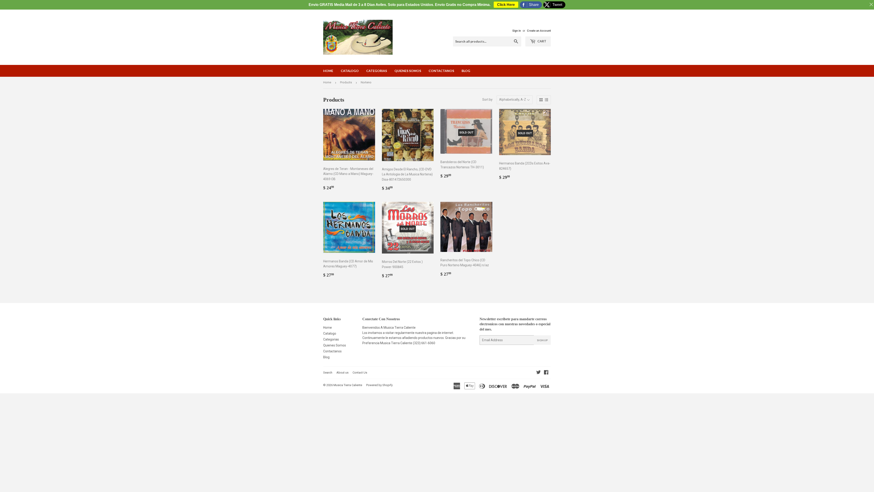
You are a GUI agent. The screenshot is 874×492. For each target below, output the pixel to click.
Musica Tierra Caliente (347, 385)
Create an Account (539, 30)
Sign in (516, 30)
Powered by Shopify (379, 385)
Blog (466, 71)
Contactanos (441, 71)
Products (346, 82)
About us (342, 372)
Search (327, 372)
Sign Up (542, 340)
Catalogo (350, 71)
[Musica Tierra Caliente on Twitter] (538, 373)
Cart (541, 41)
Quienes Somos (407, 71)
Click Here (506, 5)
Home (328, 71)
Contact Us (360, 372)
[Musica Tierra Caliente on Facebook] (546, 373)
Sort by (487, 99)
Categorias (376, 71)
